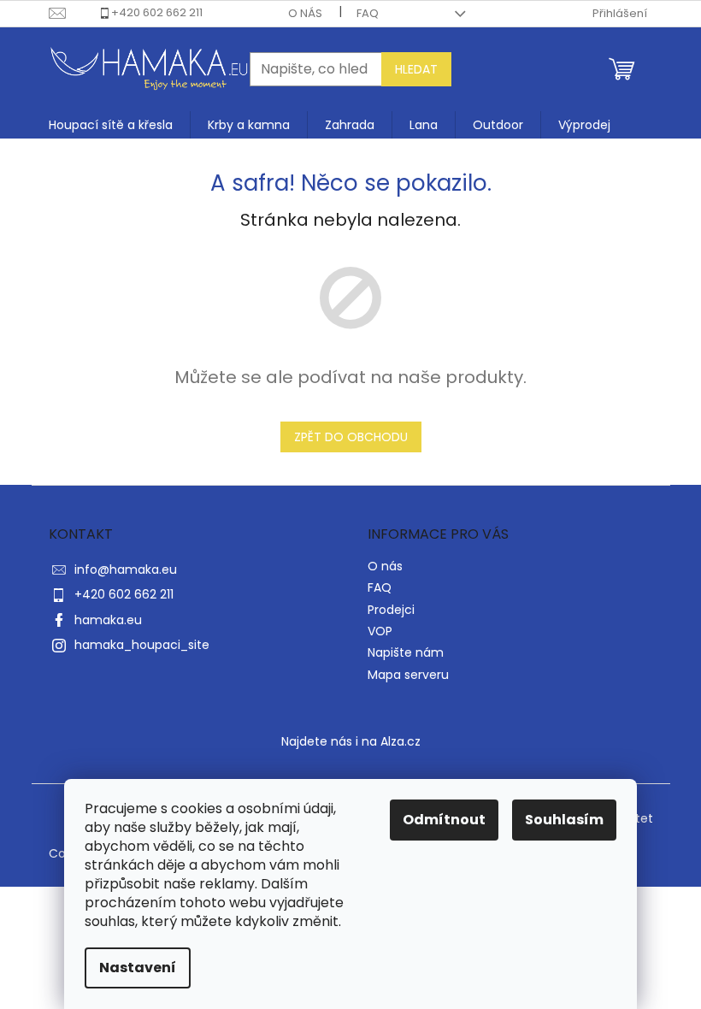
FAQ (367, 13)
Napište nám (406, 652)
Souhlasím (564, 819)
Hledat (416, 69)
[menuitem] (111, 125)
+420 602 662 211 (157, 12)
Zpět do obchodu (351, 436)
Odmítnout (444, 819)
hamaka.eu (108, 619)
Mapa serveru (408, 674)
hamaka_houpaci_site (141, 644)
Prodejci (391, 609)
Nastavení (137, 967)
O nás (305, 13)
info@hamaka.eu (125, 569)
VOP (380, 631)
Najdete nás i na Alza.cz (351, 741)
